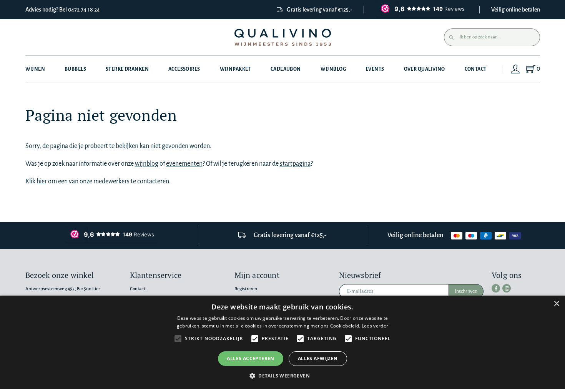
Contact (476, 69)
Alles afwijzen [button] (318, 358)
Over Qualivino (424, 69)
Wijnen (35, 69)
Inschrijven (466, 291)
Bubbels (75, 69)
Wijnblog (333, 69)
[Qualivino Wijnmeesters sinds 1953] (282, 37)
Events (375, 69)
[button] (282, 376)
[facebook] (496, 288)
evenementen (184, 163)
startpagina (295, 163)
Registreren (246, 288)
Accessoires (184, 69)
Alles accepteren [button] (250, 358)
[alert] (282, 342)
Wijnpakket (235, 69)
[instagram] (506, 288)
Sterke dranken (127, 69)
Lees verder (375, 326)
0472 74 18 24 (84, 10)
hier (42, 181)
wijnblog (146, 163)
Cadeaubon (286, 69)
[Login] (515, 69)
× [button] (556, 304)
